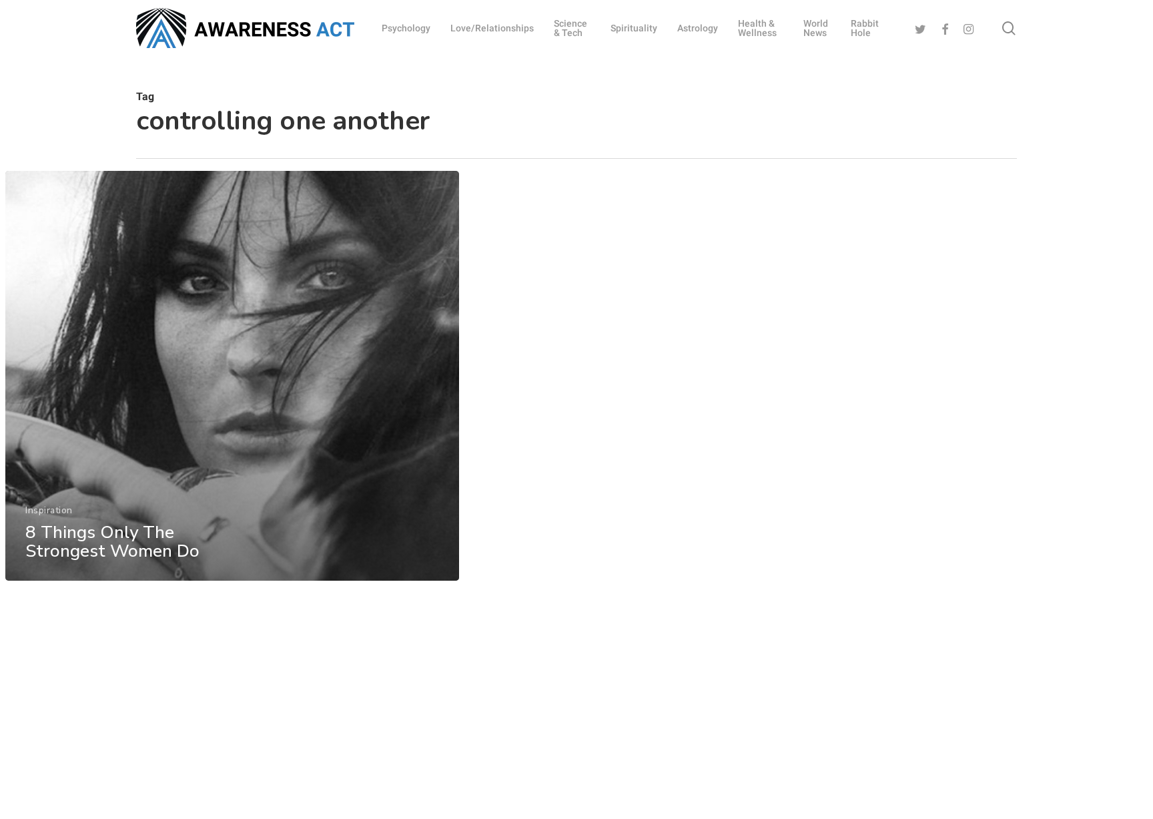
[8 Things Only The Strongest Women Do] (232, 376)
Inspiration (49, 510)
